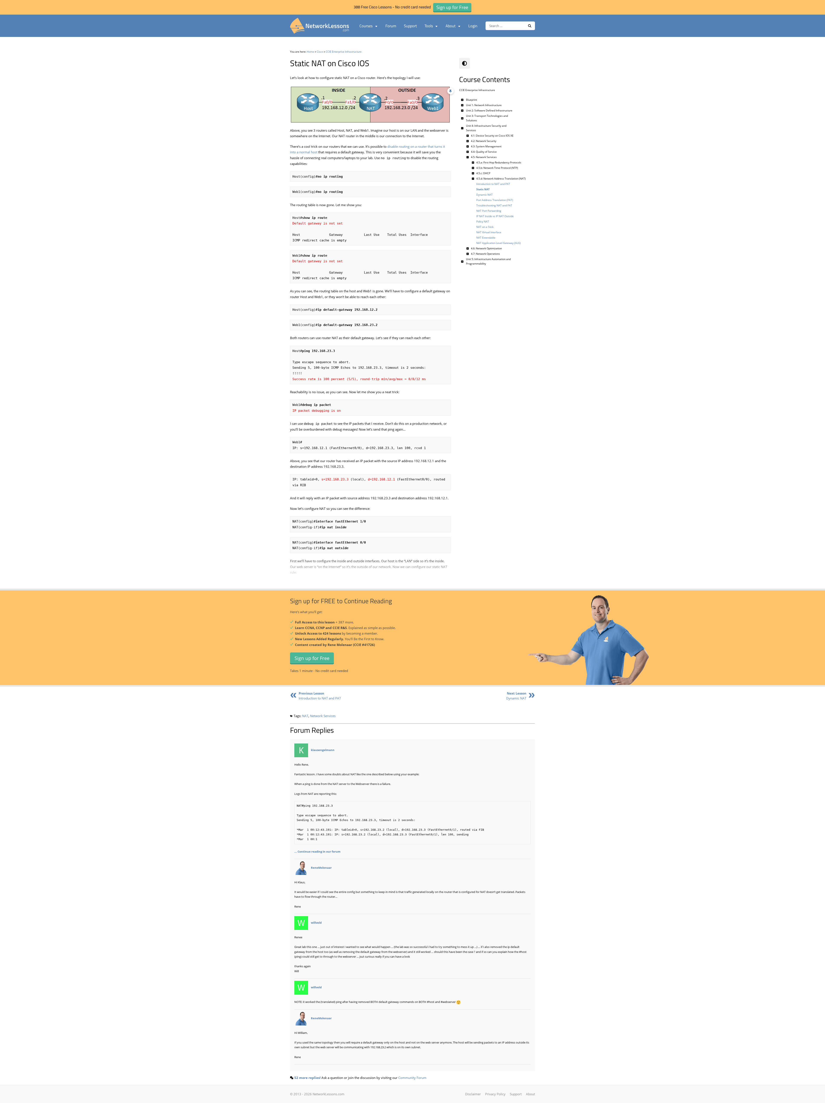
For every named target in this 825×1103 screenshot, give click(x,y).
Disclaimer (473, 1094)
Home (310, 51)
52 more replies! (307, 1078)
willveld (316, 923)
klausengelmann (323, 750)
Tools (429, 26)
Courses (366, 26)
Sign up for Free (312, 658)
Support (410, 26)
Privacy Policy (495, 1094)
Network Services (323, 716)
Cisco (320, 51)
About (450, 26)
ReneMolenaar (321, 868)
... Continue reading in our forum (317, 851)
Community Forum (412, 1078)
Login (472, 26)
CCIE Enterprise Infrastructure (344, 51)
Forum (390, 26)
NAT (305, 716)
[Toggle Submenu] (462, 99)
